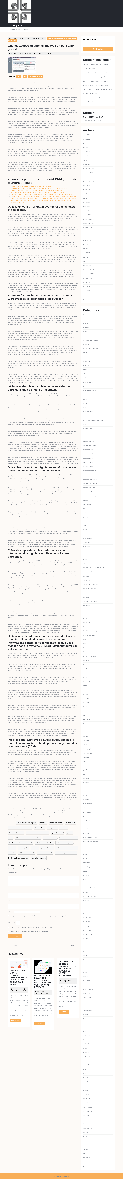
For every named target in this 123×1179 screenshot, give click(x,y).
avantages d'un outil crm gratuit (26, 823)
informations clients (50, 838)
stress (85, 1086)
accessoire (86, 327)
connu (85, 551)
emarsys (86, 698)
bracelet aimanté (89, 441)
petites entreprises (47, 848)
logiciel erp (87, 833)
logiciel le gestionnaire (91, 841)
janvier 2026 (87, 164)
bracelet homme (88, 475)
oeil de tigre (87, 917)
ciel (84, 521)
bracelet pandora (89, 487)
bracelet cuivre (88, 466)
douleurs (86, 660)
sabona (85, 1014)
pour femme (87, 980)
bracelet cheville (88, 454)
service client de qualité (45, 853)
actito (85, 331)
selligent (86, 1044)
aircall (85, 352)
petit (84, 951)
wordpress (86, 1157)
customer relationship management (20, 828)
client (21, 38)
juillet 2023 (87, 291)
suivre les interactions (39, 858)
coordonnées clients (55, 823)
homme (85, 787)
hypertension (87, 799)
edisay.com (16, 25)
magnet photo (88, 850)
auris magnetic (88, 382)
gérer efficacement (58, 833)
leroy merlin (87, 824)
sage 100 (86, 1023)
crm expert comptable (90, 584)
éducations (87, 681)
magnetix (86, 858)
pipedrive (86, 968)
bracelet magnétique (90, 479)
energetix (86, 702)
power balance (88, 989)
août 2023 (86, 286)
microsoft (86, 883)
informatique (87, 812)
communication (88, 538)
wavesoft (86, 1145)
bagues (85, 403)
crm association (88, 572)
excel (85, 732)
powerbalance (88, 993)
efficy (85, 685)
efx (84, 690)
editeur (85, 673)
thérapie (86, 1115)
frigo (84, 761)
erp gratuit (86, 719)
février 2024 (87, 261)
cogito (85, 529)
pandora (86, 947)
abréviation (87, 319)
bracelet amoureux (89, 445)
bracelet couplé (88, 462)
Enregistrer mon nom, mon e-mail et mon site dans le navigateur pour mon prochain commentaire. (44, 916)
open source (87, 930)
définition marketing (90, 631)
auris (84, 378)
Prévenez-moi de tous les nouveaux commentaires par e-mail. (31, 927)
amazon (85, 357)
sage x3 (85, 1031)
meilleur (86, 879)
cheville (85, 517)
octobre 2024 (87, 227)
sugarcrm (86, 1094)
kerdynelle (86, 820)
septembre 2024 (88, 232)
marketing (86, 862)
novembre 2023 (88, 274)
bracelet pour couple (90, 496)
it (83, 816)
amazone (86, 365)
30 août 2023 (66, 980)
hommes (86, 791)
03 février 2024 (17, 989)
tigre (84, 1119)
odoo (84, 913)
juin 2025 (86, 194)
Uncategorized (88, 1128)
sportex (85, 1077)
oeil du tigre (87, 921)
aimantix (86, 344)
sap (84, 1039)
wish (84, 1153)
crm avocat (87, 580)
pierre (85, 964)
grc (84, 774)
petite (85, 955)
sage (84, 1018)
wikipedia (86, 1149)
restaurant (86, 1001)
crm (28, 38)
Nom (10, 889)
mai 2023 (86, 299)
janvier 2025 (87, 215)
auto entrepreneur (89, 390)
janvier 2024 (87, 265)
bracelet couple (88, 458)
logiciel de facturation (90, 829)
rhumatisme (87, 1006)
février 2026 (87, 160)
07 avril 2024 (41, 992)
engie (85, 706)
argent (85, 369)
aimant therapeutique (90, 340)
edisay (29, 53)
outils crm (35, 848)
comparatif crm (88, 542)
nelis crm (86, 900)
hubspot (86, 795)
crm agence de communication (93, 567)
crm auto (86, 576)
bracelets (86, 500)
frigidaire (86, 757)
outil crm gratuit (23, 848)
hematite (86, 778)
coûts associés (70, 823)
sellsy (85, 1048)
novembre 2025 (88, 173)
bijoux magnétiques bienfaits (93, 420)
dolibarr (85, 643)
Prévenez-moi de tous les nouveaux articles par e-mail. (29, 931)
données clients (40, 828)
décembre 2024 (88, 219)
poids (85, 972)
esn (84, 723)
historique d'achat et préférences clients (28, 838)
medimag (86, 875)
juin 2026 (86, 143)
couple (85, 559)
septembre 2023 (88, 282)
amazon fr (86, 361)
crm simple (87, 605)
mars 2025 (86, 206)
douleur (85, 652)
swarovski (86, 1098)
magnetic (86, 854)
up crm (85, 1132)
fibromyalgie (87, 749)
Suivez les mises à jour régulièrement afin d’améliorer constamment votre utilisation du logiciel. (40, 192)
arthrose (86, 374)
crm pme (86, 597)
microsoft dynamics (89, 888)
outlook (85, 938)
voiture (85, 1141)
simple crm (87, 1056)
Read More (16, 1021)
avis (84, 395)
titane (85, 1124)
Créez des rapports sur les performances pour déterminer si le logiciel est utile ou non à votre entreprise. (43, 194)
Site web (11, 912)
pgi (84, 959)
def (84, 626)
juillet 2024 (87, 240)
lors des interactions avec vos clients (20, 843)
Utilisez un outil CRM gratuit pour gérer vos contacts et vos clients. (31, 186)
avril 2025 (86, 202)
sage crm (86, 1027)
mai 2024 (86, 248)
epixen (85, 711)
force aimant (87, 753)
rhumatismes (87, 1010)
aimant (85, 336)
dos (84, 647)
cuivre (85, 618)
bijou (84, 407)
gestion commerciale (90, 765)
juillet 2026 (87, 139)
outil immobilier (88, 934)
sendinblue (87, 1052)
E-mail (10, 900)
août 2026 (86, 135)
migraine (86, 892)
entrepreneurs (52, 828)
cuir (84, 614)
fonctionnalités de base (16, 833)
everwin (85, 728)
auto (84, 386)
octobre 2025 (87, 177)
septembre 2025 (88, 181)
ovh (84, 942)
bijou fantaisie (88, 411)
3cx (84, 315)
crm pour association (90, 601)
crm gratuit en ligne (39, 38)
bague (85, 399)
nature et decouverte (90, 896)
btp (84, 508)
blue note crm (88, 428)
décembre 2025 (88, 168)
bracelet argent (88, 449)
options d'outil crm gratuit (64, 843)
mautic (85, 871)
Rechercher (89, 39)
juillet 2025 (87, 189)
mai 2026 (86, 147)
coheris (85, 534)
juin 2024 (86, 244)
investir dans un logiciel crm (68, 838)
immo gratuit (87, 803)
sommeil (86, 1065)
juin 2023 (86, 295)
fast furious (87, 740)
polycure (86, 976)
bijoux (85, 416)
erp (84, 715)
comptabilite (87, 546)
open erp (86, 926)
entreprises (63, 828)
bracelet (86, 433)
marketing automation (90, 867)
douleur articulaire (89, 656)
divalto (85, 639)
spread (85, 1082)
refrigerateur (87, 997)
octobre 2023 (87, 278)
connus (85, 555)
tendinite (86, 1103)
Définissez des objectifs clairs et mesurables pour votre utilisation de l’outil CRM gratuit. (37, 190)
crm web (86, 610)
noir (84, 905)
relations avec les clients (26, 853)
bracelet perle (88, 492)
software (86, 1060)
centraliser (42, 823)
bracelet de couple (89, 470)
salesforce (86, 1035)
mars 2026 (86, 156)
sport (84, 1073)
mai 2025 (86, 198)
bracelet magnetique (90, 483)
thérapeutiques (88, 1111)
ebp (84, 664)
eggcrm (85, 694)
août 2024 (86, 236)
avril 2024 (86, 253)
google (85, 770)
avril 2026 (86, 151)
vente (85, 1136)
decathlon (86, 622)
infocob (85, 808)
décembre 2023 (88, 269)
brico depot (87, 504)
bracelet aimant (88, 437)
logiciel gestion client (90, 837)
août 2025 (86, 185)
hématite (86, 782)
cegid (85, 513)
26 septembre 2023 (17, 53)
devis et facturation (89, 635)
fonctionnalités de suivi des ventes (37, 833)
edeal (85, 669)
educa (85, 677)
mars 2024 (86, 257)
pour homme (87, 985)
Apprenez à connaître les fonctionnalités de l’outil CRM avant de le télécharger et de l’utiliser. (39, 188)
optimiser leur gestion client (44, 843)
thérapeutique (88, 1107)
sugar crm (86, 1090)
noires (85, 909)
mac (84, 846)
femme (85, 744)
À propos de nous (15, 29)
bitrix (84, 424)
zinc (84, 1162)
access (85, 323)
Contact (27, 29)
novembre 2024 (88, 223)
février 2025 (87, 210)
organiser (12, 848)
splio (84, 1069)
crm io (85, 593)
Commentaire (13, 872)
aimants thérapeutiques (91, 348)
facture (85, 736)
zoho (84, 1166)
